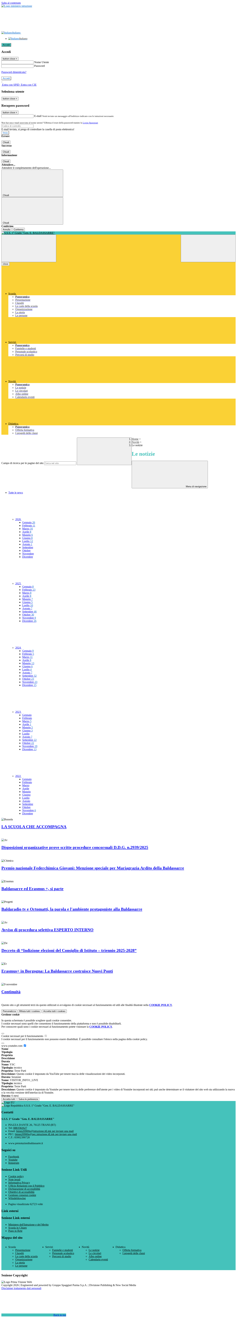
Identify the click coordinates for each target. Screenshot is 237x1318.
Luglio (27, 541)
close (5, 264)
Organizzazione (23, 1259)
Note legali (14, 1179)
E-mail (37, 115)
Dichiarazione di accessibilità (24, 1188)
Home (135, 438)
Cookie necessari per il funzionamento (22, 1036)
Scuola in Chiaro (17, 1227)
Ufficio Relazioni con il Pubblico (26, 1185)
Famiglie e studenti (62, 1250)
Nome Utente (41, 62)
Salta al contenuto (11, 2)
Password (39, 65)
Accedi (6, 45)
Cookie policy (16, 1176)
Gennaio (28, 522)
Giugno (27, 538)
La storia (20, 1262)
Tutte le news (15, 492)
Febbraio (28, 525)
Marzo (27, 528)
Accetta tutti (54, 1011)
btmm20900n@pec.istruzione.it (46, 1134)
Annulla (6, 229)
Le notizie (94, 1250)
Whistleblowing (17, 1198)
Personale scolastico (63, 1253)
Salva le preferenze (28, 1099)
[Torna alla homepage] (118, 233)
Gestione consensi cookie (22, 1195)
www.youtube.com (12, 1045)
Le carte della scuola (26, 1256)
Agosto (27, 544)
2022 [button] (18, 776)
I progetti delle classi (133, 1253)
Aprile (26, 531)
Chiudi (6, 142)
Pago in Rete (15, 1230)
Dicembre (27, 556)
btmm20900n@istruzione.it (45, 1131)
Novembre (28, 553)
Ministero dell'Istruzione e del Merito (28, 1224)
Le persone (21, 1265)
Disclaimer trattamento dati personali (21, 1288)
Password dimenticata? (13, 72)
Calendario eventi (98, 1259)
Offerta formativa (131, 1250)
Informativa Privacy (19, 1182)
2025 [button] (18, 583)
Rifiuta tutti (29, 1011)
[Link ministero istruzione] (16, 6)
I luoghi (19, 1253)
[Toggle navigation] (28, 248)
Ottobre (26, 550)
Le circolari (95, 1253)
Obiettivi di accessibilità (21, 1192)
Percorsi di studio (61, 1256)
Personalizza (9, 1011)
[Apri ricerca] (208, 248)
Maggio (27, 534)
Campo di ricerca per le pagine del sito (22, 463)
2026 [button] (18, 519)
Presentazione (22, 1250)
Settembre (27, 547)
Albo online (95, 1256)
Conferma (18, 229)
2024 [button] (18, 647)
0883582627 (20, 1127)
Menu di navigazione (195, 486)
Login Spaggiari (90, 122)
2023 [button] (18, 711)
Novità (135, 442)
